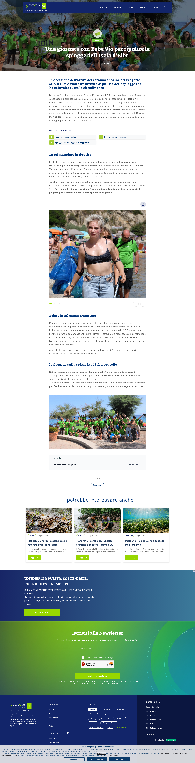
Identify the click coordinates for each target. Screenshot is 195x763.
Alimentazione (105, 709)
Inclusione (93, 723)
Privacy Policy (12, 755)
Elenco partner (113, 755)
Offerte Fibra (151, 723)
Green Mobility (119, 718)
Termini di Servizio (165, 753)
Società (130, 7)
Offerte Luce (151, 711)
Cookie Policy (101, 753)
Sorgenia (92, 709)
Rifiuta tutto (74, 759)
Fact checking (105, 718)
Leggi (34, 557)
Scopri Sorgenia (152, 707)
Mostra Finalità (97, 759)
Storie (110, 727)
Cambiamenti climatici (97, 714)
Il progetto (53, 738)
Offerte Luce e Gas (153, 719)
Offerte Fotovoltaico (154, 728)
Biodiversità (97, 485)
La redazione (54, 742)
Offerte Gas (150, 715)
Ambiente (117, 7)
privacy (109, 657)
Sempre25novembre (96, 727)
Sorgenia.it (151, 701)
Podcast (155, 7)
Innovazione (103, 7)
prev (136, 304)
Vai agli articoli (134, 464)
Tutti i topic (120, 727)
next (143, 304)
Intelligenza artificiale (109, 723)
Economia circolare (116, 714)
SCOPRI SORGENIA (42, 612)
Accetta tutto (119, 759)
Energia (142, 7)
